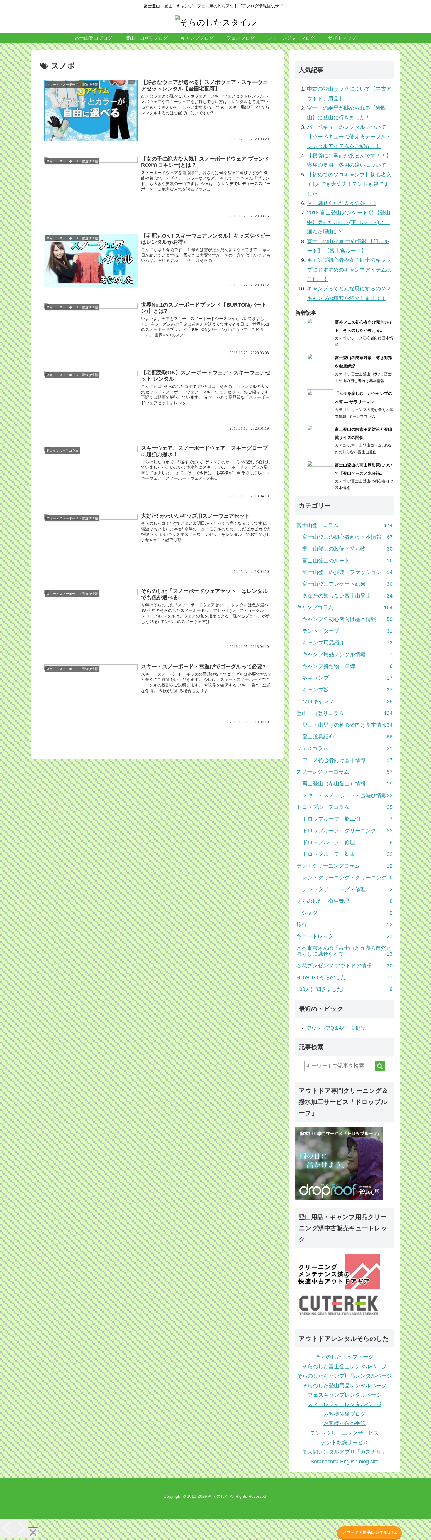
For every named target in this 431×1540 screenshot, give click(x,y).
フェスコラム (344, 748)
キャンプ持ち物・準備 (347, 666)
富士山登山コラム (366, 374)
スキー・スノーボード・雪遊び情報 (347, 795)
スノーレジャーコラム (344, 772)
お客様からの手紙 (344, 1423)
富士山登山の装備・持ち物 (347, 549)
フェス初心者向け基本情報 (347, 760)
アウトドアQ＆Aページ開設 (336, 1028)
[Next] (21, 1528)
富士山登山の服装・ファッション (347, 572)
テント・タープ (347, 631)
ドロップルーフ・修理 (347, 842)
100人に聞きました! (344, 989)
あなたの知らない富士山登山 (347, 596)
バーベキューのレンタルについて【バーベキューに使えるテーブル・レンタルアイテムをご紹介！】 (349, 136)
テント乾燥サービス (344, 1442)
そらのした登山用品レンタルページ (344, 1385)
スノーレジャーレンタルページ (344, 1404)
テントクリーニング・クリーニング (347, 878)
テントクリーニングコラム (344, 866)
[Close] (33, 1532)
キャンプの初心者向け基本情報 (347, 619)
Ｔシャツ (344, 913)
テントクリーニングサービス (344, 1433)
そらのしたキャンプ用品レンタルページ (344, 1376)
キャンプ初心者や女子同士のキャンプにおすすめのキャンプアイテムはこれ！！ (349, 269)
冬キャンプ (347, 678)
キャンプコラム (362, 416)
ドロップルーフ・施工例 (347, 819)
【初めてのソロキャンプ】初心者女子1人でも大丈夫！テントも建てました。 (349, 184)
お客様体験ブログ (344, 1414)
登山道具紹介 (347, 737)
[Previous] (7, 1528)
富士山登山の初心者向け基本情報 (347, 537)
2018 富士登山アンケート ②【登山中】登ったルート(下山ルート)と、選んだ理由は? (348, 222)
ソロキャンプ (347, 701)
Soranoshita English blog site (344, 1462)
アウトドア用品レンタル (369, 1532)
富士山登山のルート (347, 560)
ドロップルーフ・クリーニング (347, 831)
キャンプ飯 (347, 690)
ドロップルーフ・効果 (347, 854)
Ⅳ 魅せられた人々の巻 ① (341, 203)
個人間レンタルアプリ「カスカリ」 (344, 1452)
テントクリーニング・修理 (347, 889)
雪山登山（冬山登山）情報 (347, 784)
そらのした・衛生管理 (344, 901)
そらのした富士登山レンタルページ (344, 1366)
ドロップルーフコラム (344, 807)
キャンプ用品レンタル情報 (347, 654)
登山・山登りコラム (344, 713)
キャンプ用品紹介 (347, 643)
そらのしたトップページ (344, 1357)
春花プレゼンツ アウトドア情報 (344, 966)
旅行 (344, 925)
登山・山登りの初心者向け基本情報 (347, 725)
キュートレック (344, 936)
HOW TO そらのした (344, 977)
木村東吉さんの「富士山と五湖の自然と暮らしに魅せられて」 (344, 951)
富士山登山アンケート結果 (347, 584)
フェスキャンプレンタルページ (344, 1395)
